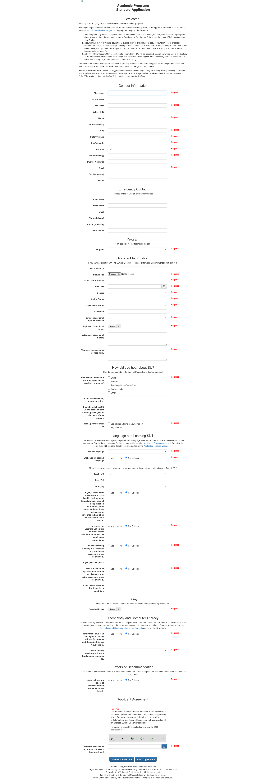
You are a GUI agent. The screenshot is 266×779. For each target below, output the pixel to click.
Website (114, 381)
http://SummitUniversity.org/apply (101, 30)
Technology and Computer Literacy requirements (121, 628)
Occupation (98, 311)
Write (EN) (99, 486)
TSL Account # (97, 268)
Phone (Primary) (96, 155)
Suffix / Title (98, 111)
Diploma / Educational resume (93, 327)
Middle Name (98, 99)
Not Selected (133, 457)
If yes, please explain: (93, 562)
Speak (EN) (99, 473)
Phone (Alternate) (95, 161)
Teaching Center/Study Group (124, 385)
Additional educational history (93, 336)
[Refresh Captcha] (164, 746)
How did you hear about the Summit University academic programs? (92, 380)
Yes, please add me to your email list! (127, 423)
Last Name (99, 105)
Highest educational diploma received (94, 319)
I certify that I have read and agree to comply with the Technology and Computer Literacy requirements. (93, 639)
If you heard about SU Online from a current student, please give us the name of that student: (93, 412)
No (122, 457)
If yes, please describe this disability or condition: (93, 588)
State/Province (97, 136)
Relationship (98, 205)
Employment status (95, 305)
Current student (118, 389)
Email (101, 168)
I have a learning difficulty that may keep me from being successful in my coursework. (93, 551)
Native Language (96, 451)
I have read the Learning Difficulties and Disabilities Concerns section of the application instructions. (92, 533)
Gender (100, 292)
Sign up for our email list (94, 425)
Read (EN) (99, 480)
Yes (113, 457)
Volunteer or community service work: (92, 351)
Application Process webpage (156, 443)
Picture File (98, 274)
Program (100, 249)
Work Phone (98, 230)
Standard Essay (96, 609)
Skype (101, 180)
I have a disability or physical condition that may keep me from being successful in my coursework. (93, 574)
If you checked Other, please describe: (94, 400)
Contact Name (97, 199)
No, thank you (117, 427)
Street (101, 118)
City (102, 130)
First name (99, 93)
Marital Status (97, 299)
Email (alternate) (96, 174)
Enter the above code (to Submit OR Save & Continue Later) (94, 749)
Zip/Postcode (97, 143)
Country (100, 149)
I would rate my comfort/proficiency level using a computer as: (93, 654)
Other (113, 392)
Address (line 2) (96, 124)
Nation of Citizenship (94, 280)
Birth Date (99, 286)
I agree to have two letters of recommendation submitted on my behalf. (95, 685)
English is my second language (94, 459)
